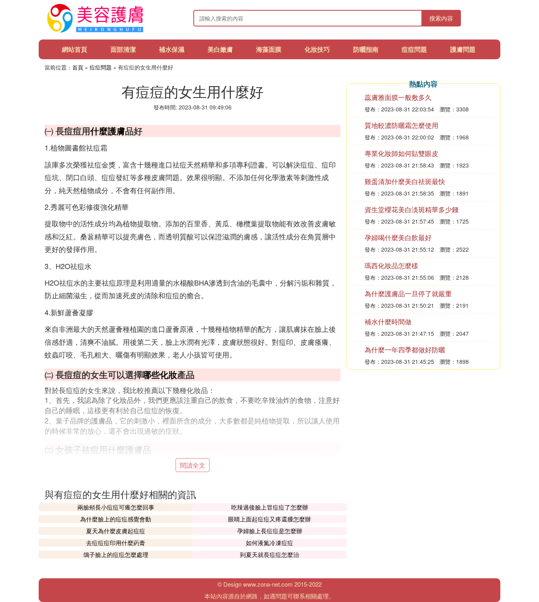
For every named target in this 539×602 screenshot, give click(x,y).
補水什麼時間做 (388, 321)
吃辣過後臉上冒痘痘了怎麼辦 (269, 507)
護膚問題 (462, 49)
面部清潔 (123, 49)
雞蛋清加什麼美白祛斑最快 (405, 181)
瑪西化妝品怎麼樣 (391, 265)
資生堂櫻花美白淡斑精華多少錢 (412, 209)
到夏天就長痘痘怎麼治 (269, 554)
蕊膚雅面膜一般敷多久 (398, 97)
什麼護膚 (107, 130)
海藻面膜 (268, 49)
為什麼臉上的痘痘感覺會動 (115, 519)
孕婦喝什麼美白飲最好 (398, 237)
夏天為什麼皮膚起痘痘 (115, 531)
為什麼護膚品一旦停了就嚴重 (408, 293)
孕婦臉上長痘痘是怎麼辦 (269, 531)
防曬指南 (365, 49)
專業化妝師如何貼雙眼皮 (401, 153)
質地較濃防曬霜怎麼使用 (401, 125)
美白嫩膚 (220, 49)
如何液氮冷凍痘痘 (269, 542)
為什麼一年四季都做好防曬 (405, 349)
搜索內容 (441, 18)
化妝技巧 (317, 49)
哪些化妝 (159, 374)
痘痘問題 (414, 49)
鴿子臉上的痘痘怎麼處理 (115, 554)
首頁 (77, 67)
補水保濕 (171, 49)
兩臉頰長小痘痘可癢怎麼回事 (115, 507)
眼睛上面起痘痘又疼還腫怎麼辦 (269, 519)
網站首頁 (74, 49)
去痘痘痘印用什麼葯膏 (115, 542)
